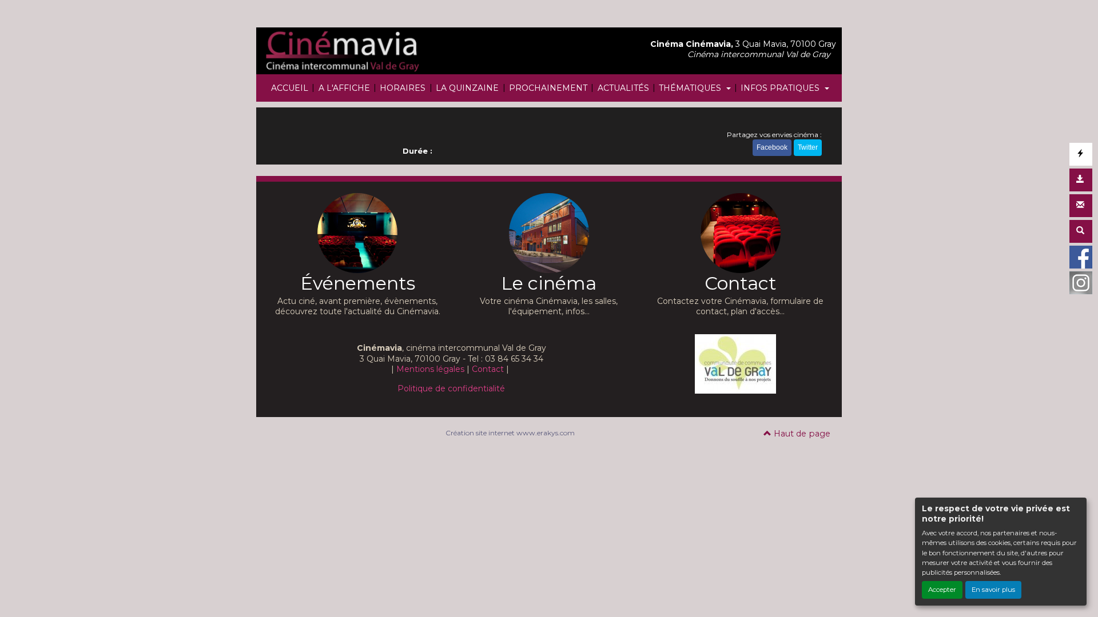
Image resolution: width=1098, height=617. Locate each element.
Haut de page (800, 433)
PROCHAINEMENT (548, 88)
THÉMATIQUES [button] (691, 88)
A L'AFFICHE (344, 88)
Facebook (772, 147)
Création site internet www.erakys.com (510, 432)
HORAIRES (402, 88)
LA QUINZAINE (467, 88)
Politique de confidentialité (451, 388)
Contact (488, 369)
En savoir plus (993, 590)
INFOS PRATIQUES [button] (781, 88)
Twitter (808, 147)
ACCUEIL (289, 88)
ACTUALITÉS (623, 88)
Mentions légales (430, 369)
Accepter (942, 590)
